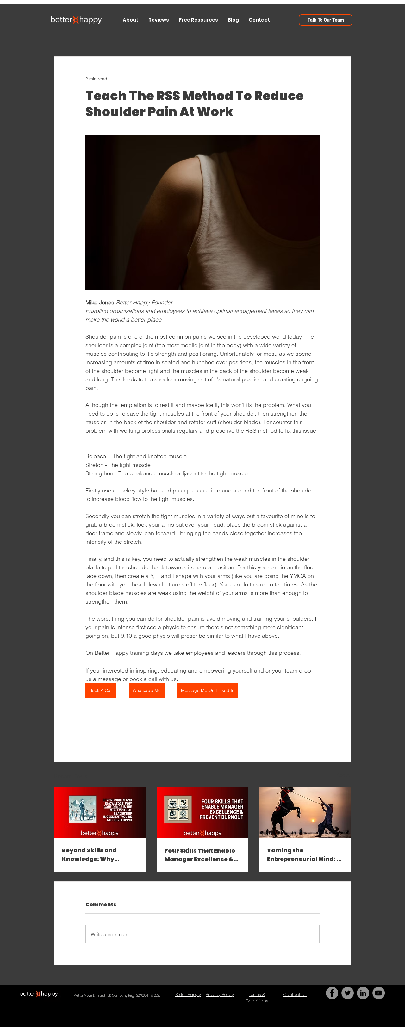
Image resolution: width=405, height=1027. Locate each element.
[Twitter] (347, 993)
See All (344, 775)
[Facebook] (332, 993)
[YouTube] (378, 993)
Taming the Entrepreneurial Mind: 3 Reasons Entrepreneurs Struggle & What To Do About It (304, 854)
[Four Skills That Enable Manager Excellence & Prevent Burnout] (202, 812)
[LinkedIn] (363, 993)
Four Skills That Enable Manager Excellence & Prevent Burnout (200, 855)
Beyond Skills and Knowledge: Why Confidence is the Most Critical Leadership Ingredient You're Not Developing (97, 854)
